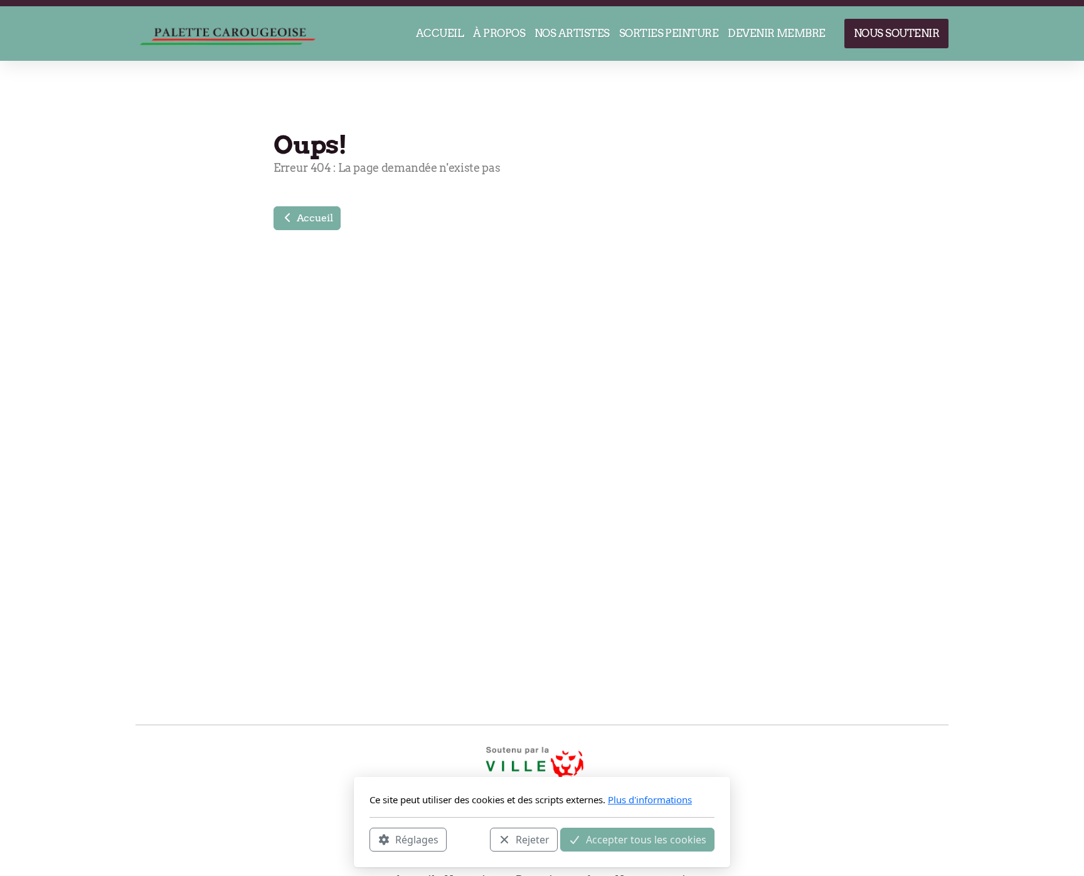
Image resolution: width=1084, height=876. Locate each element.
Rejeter (533, 839)
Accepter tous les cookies (646, 839)
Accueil (313, 218)
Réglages (416, 839)
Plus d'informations (650, 799)
